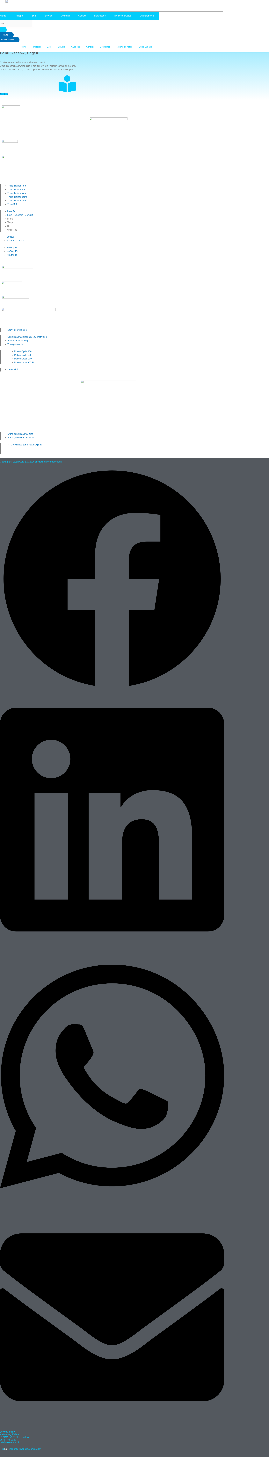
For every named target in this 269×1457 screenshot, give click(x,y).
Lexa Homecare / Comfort (20, 215)
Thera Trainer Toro (16, 200)
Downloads (100, 16)
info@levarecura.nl (9, 1442)
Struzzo (11, 237)
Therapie (18, 16)
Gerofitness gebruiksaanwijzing (26, 444)
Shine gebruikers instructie (20, 437)
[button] (112, 579)
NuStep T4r (12, 247)
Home (23, 47)
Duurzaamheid (147, 16)
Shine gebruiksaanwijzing (20, 434)
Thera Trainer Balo (16, 189)
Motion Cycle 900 (23, 355)
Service (48, 16)
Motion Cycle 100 (23, 351)
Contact (82, 16)
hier (4, 1449)
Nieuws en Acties (122, 16)
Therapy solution (15, 344)
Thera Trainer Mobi (16, 193)
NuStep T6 (12, 255)
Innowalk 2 (12, 369)
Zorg (34, 16)
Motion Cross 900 (23, 359)
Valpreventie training (17, 340)
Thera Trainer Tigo (16, 186)
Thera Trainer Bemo (17, 197)
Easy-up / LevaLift (16, 240)
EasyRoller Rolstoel (17, 330)
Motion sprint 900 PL (24, 362)
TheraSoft (12, 204)
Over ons (65, 16)
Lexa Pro (11, 211)
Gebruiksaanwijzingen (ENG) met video (27, 337)
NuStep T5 (12, 251)
